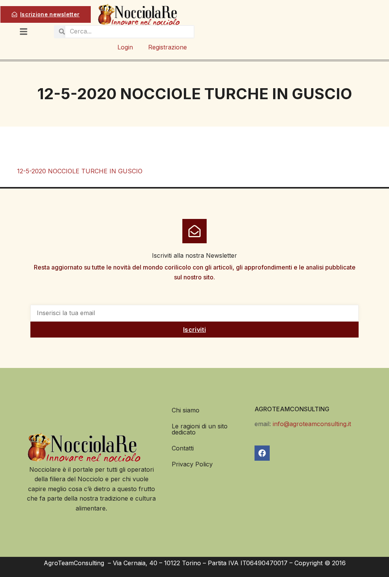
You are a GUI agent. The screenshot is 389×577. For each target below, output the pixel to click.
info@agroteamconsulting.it (312, 424)
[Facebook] (262, 453)
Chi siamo (185, 410)
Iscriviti (194, 329)
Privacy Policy (192, 464)
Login (125, 47)
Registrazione (167, 47)
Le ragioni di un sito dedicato (200, 429)
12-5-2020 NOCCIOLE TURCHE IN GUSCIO (79, 171)
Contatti (183, 448)
